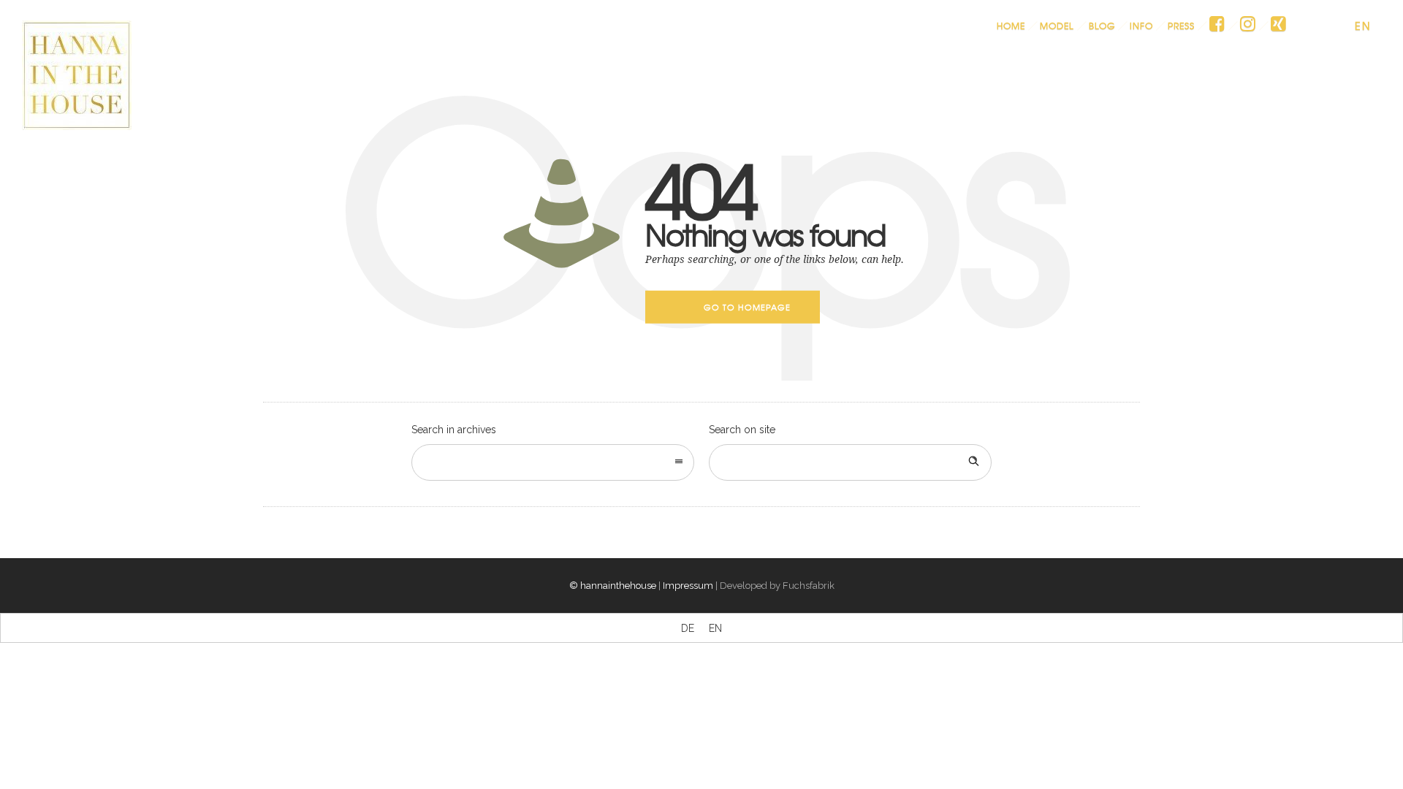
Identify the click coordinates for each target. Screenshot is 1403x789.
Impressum (688, 585)
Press (1181, 25)
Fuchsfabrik (808, 585)
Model (1057, 25)
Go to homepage (747, 307)
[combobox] (552, 462)
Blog (1102, 25)
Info (1141, 25)
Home (1011, 25)
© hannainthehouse (612, 585)
